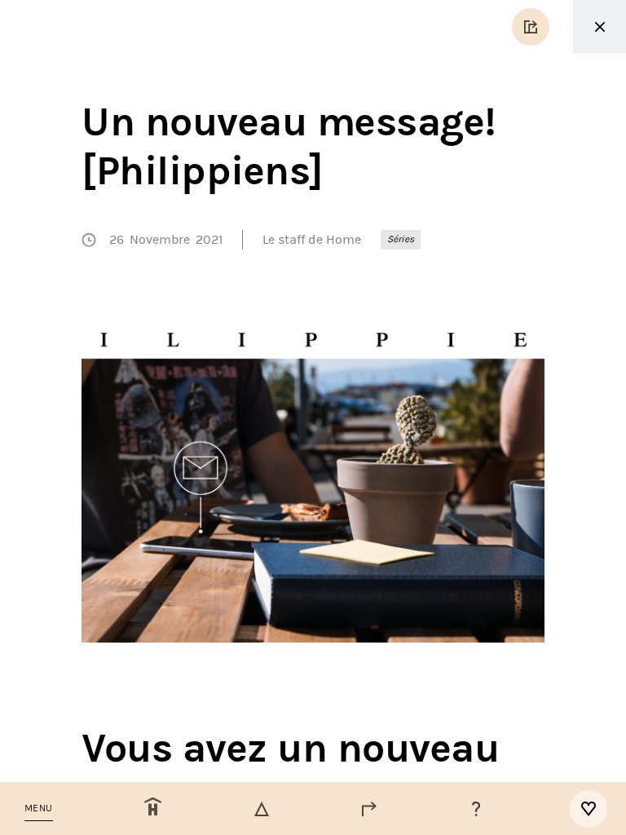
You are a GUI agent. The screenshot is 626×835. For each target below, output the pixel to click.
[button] (38, 808)
